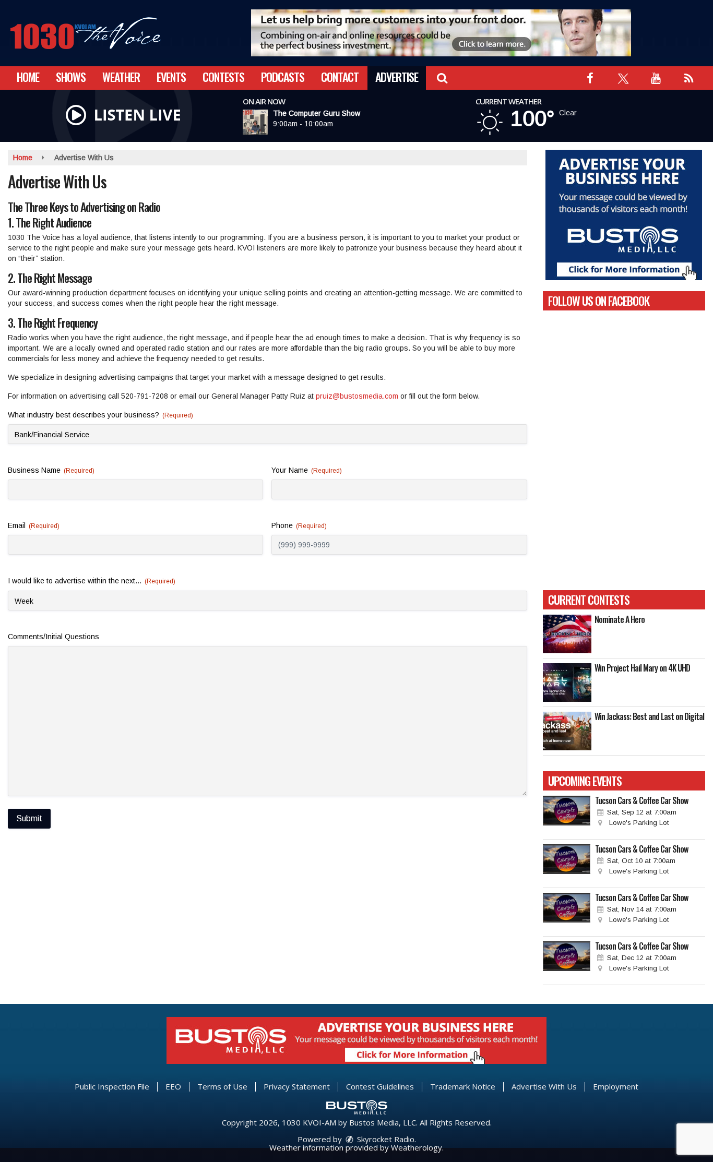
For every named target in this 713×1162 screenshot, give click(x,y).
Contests (223, 76)
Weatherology (416, 1147)
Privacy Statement (297, 1086)
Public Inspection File (112, 1086)
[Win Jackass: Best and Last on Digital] (567, 731)
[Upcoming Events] (567, 815)
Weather (121, 76)
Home (28, 76)
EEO (173, 1086)
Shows (71, 76)
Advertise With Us (544, 1086)
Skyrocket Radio (384, 1139)
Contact (340, 76)
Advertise (396, 76)
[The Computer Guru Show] (267, 122)
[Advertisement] (441, 32)
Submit (29, 818)
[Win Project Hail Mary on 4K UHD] (567, 682)
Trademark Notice (462, 1086)
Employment (615, 1086)
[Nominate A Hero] (567, 634)
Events (171, 76)
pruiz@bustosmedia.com (357, 396)
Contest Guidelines (380, 1086)
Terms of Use (222, 1086)
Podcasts (282, 76)
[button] (442, 76)
